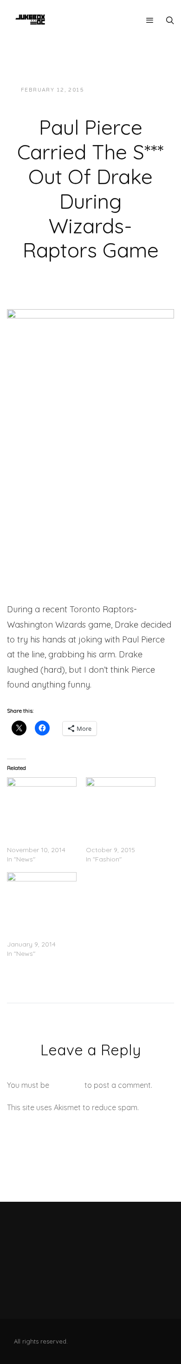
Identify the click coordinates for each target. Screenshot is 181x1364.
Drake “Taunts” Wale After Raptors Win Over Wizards (39, 831)
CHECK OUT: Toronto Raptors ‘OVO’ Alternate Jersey (118, 831)
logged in (67, 1085)
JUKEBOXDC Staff (123, 90)
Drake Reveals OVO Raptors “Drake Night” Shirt (41, 925)
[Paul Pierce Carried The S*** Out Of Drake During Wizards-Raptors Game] (90, 355)
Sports (87, 99)
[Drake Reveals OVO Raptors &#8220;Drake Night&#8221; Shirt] (42, 892)
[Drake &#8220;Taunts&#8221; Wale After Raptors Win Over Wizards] (42, 797)
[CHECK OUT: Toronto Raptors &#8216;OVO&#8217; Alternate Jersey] (120, 797)
